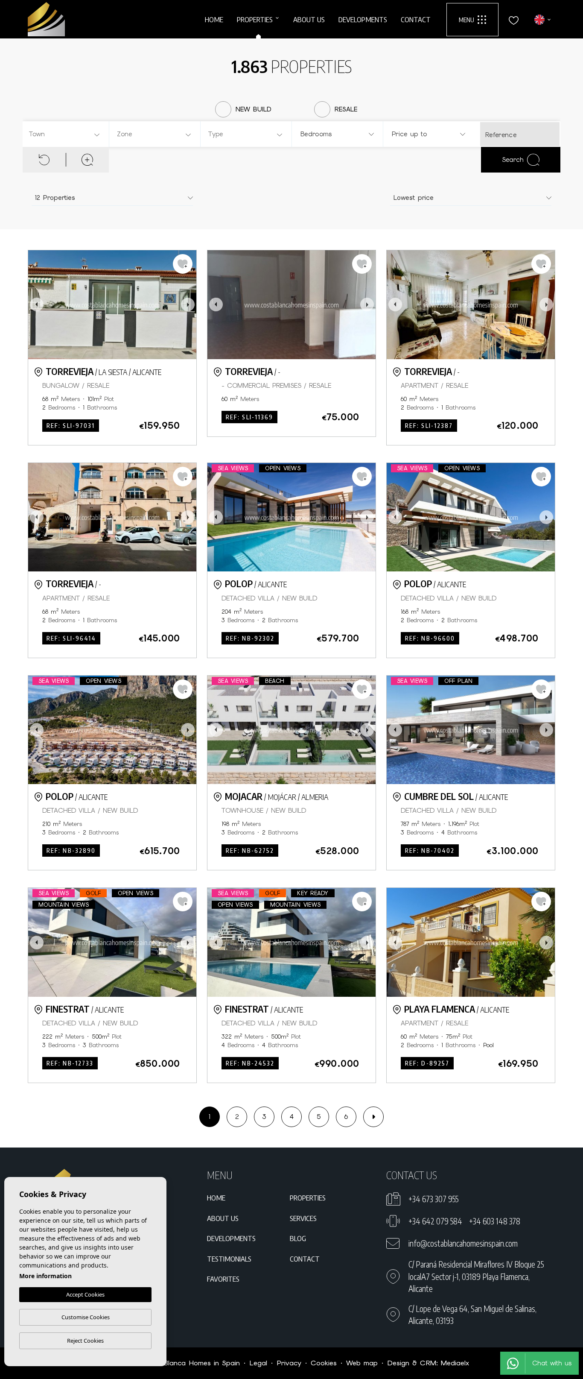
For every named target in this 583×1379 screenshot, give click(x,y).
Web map (362, 1363)
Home (214, 19)
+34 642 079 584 (435, 1221)
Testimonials (229, 1258)
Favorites (223, 1278)
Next (187, 304)
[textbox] (67, 134)
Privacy (289, 1363)
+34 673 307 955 (433, 1199)
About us (309, 19)
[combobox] (65, 134)
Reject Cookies (85, 1340)
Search (513, 159)
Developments (362, 19)
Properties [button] (255, 19)
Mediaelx (455, 1363)
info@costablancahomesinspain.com (463, 1243)
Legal (258, 1363)
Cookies (324, 1363)
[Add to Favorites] (182, 264)
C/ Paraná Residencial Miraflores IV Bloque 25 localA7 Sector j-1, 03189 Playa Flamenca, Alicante (476, 1276)
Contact (416, 19)
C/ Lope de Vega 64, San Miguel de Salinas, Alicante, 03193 (472, 1314)
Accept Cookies (85, 1294)
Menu (466, 19)
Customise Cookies (85, 1317)
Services (303, 1218)
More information (45, 1276)
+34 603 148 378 (494, 1221)
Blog (298, 1238)
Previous (36, 304)
